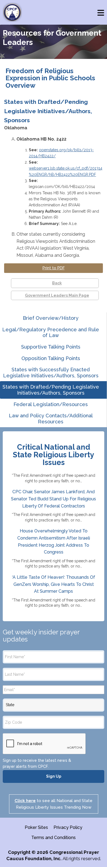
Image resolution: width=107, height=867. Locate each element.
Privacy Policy (68, 827)
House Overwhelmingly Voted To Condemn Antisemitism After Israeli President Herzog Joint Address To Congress (53, 541)
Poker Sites (36, 827)
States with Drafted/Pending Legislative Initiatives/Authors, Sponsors (50, 390)
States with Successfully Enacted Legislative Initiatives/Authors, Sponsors (50, 372)
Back (57, 283)
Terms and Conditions (53, 837)
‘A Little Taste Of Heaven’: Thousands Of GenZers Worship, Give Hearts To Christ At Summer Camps (53, 584)
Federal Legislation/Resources (50, 404)
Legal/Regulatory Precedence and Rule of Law (50, 332)
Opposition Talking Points (50, 358)
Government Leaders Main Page (57, 295)
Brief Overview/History (50, 318)
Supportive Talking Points (50, 347)
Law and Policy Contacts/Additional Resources (51, 418)
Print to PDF (54, 268)
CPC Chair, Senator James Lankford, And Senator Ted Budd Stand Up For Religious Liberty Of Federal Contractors (53, 498)
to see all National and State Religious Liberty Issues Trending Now (53, 804)
